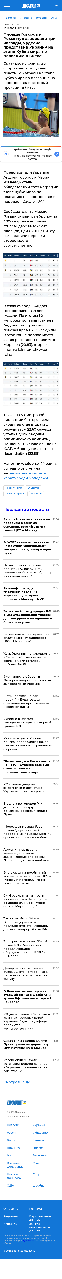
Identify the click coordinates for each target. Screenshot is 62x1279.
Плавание (36, 493)
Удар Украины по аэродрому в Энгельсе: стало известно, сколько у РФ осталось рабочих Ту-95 (26, 659)
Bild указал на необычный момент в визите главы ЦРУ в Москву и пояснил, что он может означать (27, 878)
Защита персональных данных (39, 1227)
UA (55, 6)
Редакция (10, 1216)
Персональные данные (40, 1218)
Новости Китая (13, 488)
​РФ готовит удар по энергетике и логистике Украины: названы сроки (23, 787)
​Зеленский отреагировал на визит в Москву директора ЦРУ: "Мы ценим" (26, 637)
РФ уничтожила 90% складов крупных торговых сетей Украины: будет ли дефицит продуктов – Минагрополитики (26, 1021)
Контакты (10, 1224)
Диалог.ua (28, 1240)
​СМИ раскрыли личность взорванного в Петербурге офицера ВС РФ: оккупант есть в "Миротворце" (25, 901)
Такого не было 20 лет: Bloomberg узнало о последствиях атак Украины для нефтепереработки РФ (26, 924)
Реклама (35, 1208)
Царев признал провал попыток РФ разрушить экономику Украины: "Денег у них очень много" (27, 570)
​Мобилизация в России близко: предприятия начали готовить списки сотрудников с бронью (27, 743)
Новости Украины (15, 493)
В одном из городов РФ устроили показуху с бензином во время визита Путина (25, 809)
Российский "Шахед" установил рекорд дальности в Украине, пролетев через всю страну (27, 1065)
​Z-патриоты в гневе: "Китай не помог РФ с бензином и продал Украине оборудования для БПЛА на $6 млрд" (28, 949)
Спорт (18, 24)
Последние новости (26, 509)
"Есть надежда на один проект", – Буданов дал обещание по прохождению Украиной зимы (26, 701)
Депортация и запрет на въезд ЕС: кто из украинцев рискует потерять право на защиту (25, 973)
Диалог (7, 24)
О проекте (11, 1208)
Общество (33, 488)
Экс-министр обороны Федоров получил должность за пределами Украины (27, 680)
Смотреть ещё (16, 1082)
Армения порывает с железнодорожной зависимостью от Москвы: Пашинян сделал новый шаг (26, 855)
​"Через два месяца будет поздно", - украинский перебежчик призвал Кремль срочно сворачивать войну (27, 832)
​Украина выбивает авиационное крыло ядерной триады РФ (27, 722)
